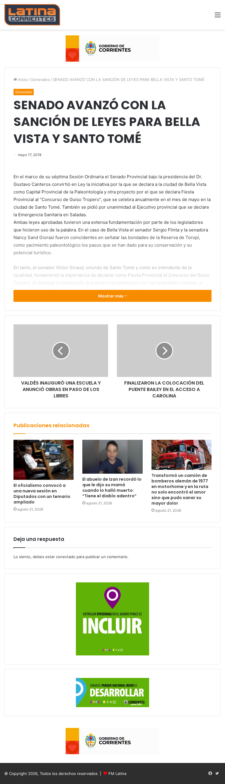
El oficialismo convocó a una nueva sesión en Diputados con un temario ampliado (41, 493)
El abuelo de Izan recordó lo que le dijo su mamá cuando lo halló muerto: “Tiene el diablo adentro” (112, 487)
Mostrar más (111, 295)
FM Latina (117, 773)
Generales (40, 79)
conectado (65, 556)
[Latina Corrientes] (32, 14)
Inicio (22, 79)
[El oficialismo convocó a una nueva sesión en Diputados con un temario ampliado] (43, 460)
